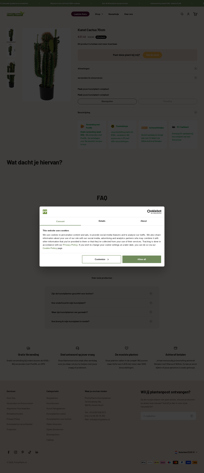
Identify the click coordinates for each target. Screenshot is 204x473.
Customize (100, 259)
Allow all (142, 259)
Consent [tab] (60, 221)
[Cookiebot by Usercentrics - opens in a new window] (149, 212)
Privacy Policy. (70, 245)
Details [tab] (102, 221)
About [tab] (144, 221)
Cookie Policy (50, 248)
